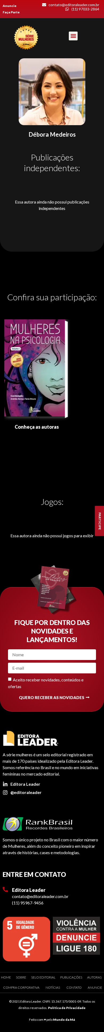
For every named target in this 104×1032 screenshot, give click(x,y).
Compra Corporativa (21, 987)
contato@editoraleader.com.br (40, 896)
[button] (73, 36)
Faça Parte (11, 12)
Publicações (71, 977)
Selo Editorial (43, 977)
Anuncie (10, 6)
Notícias (53, 987)
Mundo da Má (64, 1020)
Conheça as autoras (37, 427)
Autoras (94, 977)
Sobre (21, 977)
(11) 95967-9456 (27, 902)
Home (6, 977)
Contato (74, 987)
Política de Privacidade (67, 1008)
